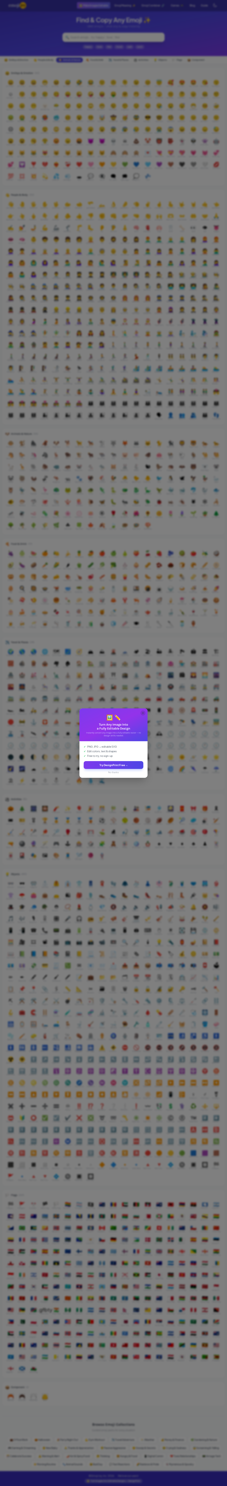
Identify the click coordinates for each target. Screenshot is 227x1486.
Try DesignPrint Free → (113, 765)
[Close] (142, 713)
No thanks (113, 772)
